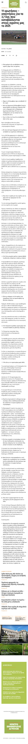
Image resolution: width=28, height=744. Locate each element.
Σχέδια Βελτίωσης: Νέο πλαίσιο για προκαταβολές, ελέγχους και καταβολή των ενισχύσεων (13, 576)
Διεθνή (3, 597)
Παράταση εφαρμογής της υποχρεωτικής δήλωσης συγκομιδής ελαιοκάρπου (12, 584)
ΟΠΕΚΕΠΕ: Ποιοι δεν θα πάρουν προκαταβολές (7, 618)
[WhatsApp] (16, 55)
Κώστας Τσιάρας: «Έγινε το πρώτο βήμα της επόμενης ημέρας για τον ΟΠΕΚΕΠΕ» (20, 619)
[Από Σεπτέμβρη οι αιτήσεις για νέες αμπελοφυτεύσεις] (11, 649)
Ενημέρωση (5, 7)
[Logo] (14, 726)
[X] (9, 55)
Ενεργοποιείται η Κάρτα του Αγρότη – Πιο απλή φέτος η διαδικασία (13, 601)
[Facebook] (6, 55)
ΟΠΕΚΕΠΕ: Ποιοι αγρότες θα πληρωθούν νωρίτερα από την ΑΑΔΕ (13, 608)
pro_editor (9, 48)
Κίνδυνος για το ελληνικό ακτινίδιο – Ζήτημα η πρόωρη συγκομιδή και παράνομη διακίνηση (12, 593)
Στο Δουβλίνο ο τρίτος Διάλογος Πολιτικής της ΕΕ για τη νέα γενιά (12, 697)
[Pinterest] (13, 55)
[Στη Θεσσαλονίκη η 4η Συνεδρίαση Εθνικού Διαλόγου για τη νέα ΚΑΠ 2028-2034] (14, 634)
